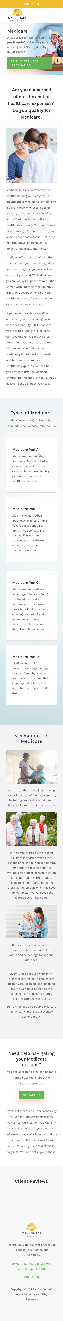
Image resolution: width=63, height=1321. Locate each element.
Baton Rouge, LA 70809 (31, 1269)
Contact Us (31, 1095)
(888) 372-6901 (32, 1277)
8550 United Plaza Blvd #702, (31, 1264)
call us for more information (25, 63)
